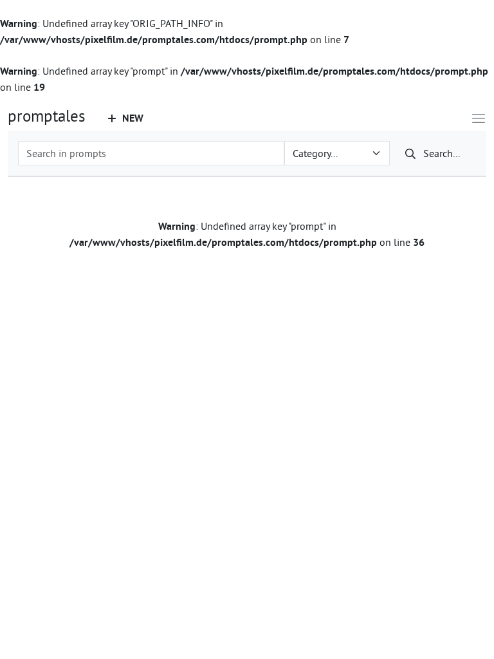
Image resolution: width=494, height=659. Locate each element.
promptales (47, 116)
